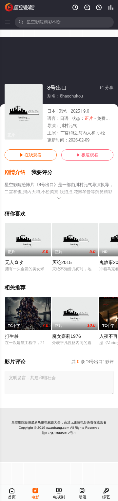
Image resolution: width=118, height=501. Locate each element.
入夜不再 (108, 336)
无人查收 (14, 262)
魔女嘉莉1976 (66, 336)
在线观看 (31, 155)
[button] (18, 172)
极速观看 (87, 155)
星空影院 (18, 422)
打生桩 (12, 336)
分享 (106, 87)
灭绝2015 (62, 262)
